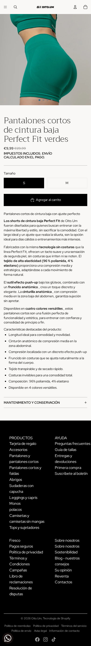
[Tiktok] (53, 639)
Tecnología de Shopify (56, 618)
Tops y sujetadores (24, 527)
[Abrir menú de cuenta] (75, 7)
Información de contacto (64, 631)
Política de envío (21, 631)
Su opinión (63, 570)
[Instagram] (45, 639)
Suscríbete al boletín (71, 473)
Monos (15, 503)
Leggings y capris (23, 497)
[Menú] (5, 7)
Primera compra (68, 467)
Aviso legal (40, 631)
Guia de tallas (65, 449)
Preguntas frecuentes (72, 443)
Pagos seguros (21, 546)
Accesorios (18, 449)
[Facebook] (37, 639)
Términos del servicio (74, 626)
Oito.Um (36, 618)
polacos (15, 509)
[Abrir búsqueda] (15, 7)
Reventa (62, 576)
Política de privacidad (26, 552)
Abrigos (15, 479)
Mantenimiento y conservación (32, 402)
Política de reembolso (17, 626)
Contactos (63, 582)
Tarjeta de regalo (22, 443)
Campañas (18, 570)
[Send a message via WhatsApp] (7, 638)
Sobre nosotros (67, 546)
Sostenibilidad (66, 552)
